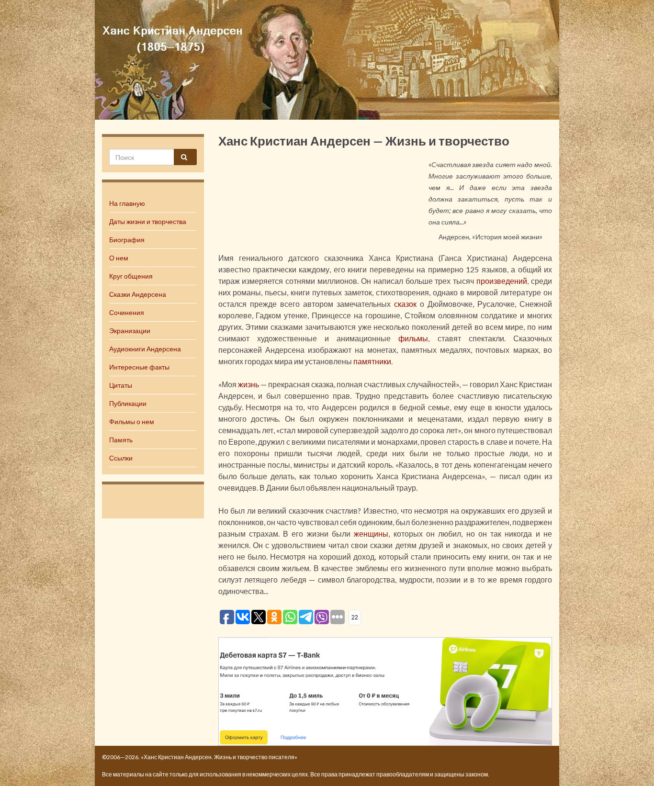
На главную (127, 203)
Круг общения (131, 276)
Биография (127, 240)
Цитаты (120, 385)
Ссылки (121, 458)
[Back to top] (632, 764)
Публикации (128, 403)
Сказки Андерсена (137, 294)
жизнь (248, 384)
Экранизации (129, 330)
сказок (405, 303)
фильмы (413, 338)
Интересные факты (139, 367)
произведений (501, 280)
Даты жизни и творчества (147, 221)
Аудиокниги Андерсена (145, 349)
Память (121, 440)
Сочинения (126, 312)
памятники (372, 361)
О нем (118, 258)
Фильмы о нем (131, 421)
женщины (371, 533)
